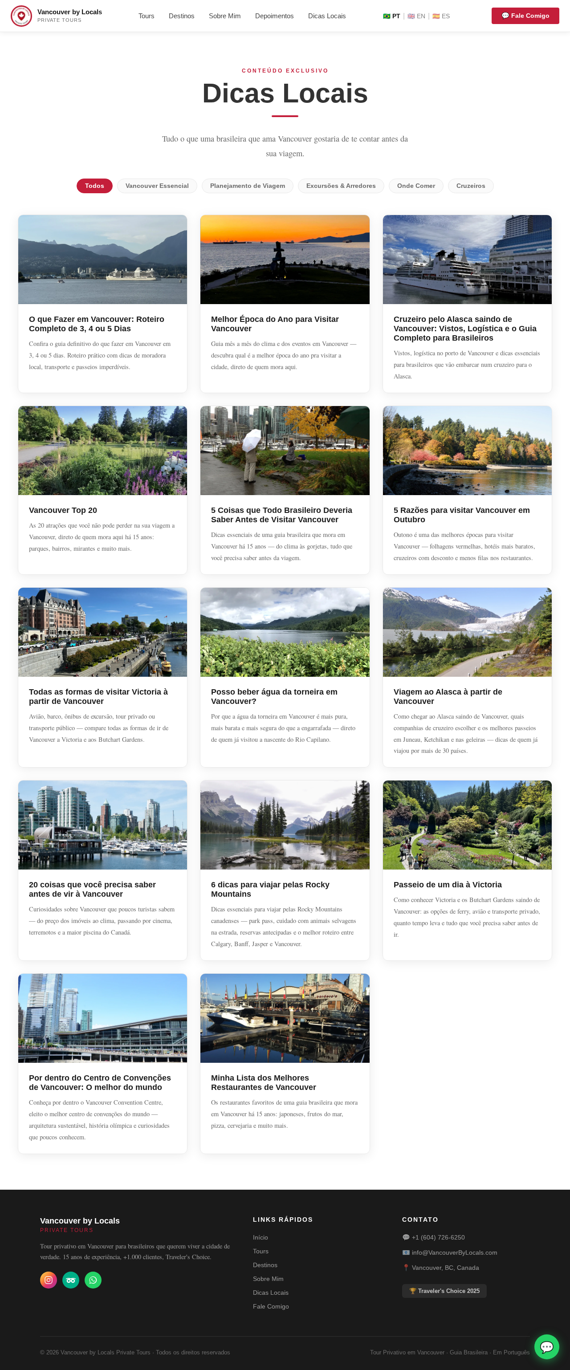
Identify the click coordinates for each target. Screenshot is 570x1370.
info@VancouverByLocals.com (454, 1252)
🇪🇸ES (441, 16)
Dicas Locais (327, 16)
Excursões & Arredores (341, 186)
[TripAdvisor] (70, 1280)
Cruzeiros (470, 186)
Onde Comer (416, 186)
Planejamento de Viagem (247, 186)
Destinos (182, 16)
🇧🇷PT (391, 16)
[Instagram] (48, 1280)
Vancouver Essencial (157, 186)
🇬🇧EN (416, 16)
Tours (146, 16)
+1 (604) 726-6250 (438, 1237)
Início (260, 1237)
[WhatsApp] (93, 1280)
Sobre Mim (225, 16)
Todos (94, 186)
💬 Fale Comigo (525, 15)
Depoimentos (274, 16)
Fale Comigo (271, 1306)
